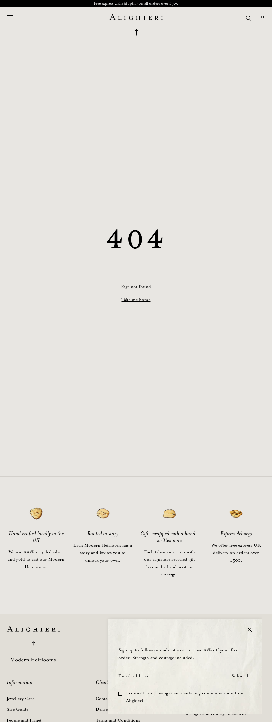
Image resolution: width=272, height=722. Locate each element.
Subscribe (241, 676)
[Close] (250, 629)
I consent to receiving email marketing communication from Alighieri (185, 697)
